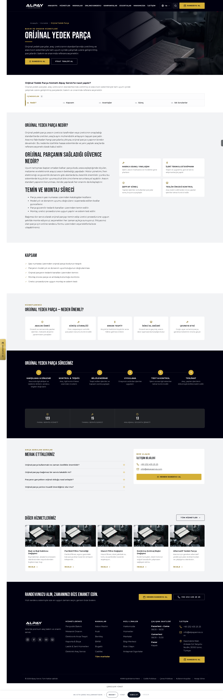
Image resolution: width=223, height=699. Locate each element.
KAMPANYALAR (110, 6)
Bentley (99, 636)
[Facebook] (33, 639)
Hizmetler (44, 23)
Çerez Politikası (166, 679)
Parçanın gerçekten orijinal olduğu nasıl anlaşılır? (49, 479)
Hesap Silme (199, 679)
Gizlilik (146, 695)
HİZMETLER (65, 6)
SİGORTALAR (125, 6)
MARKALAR (78, 6)
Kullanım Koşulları (183, 679)
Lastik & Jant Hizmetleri (77, 646)
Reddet (112, 695)
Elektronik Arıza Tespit (76, 636)
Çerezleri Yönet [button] (115, 687)
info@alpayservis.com (151, 469)
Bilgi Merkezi (129, 641)
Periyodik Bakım (74, 626)
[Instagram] (27, 639)
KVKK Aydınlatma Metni (130, 679)
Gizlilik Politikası (149, 679)
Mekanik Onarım (74, 631)
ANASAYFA (52, 6)
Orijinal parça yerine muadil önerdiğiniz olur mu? (49, 487)
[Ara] (175, 6)
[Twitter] (40, 639)
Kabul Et (134, 695)
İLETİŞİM (152, 6)
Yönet (122, 695)
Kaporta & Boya (73, 641)
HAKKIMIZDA (139, 6)
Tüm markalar (102, 656)
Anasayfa (34, 23)
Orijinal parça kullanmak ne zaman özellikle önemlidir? (52, 465)
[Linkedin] (52, 639)
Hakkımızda (129, 626)
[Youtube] (46, 639)
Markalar (127, 636)
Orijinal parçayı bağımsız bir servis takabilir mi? (48, 472)
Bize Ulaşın (128, 646)
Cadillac (99, 651)
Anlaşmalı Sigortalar (133, 651)
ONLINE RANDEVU (93, 6)
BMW (98, 641)
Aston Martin (101, 626)
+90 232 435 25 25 (149, 464)
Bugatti (98, 646)
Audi (97, 631)
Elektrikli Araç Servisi (76, 651)
